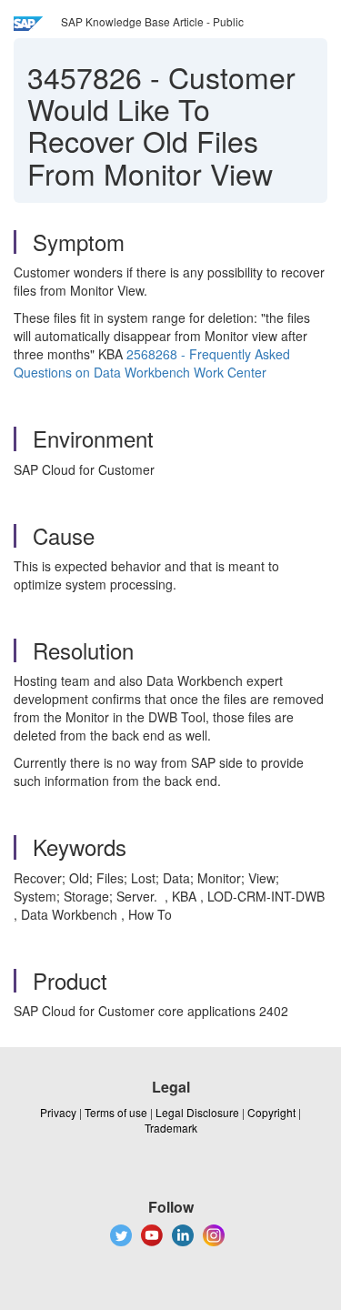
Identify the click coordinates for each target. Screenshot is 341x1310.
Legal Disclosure (197, 1112)
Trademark (171, 1127)
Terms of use (116, 1112)
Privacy (58, 1112)
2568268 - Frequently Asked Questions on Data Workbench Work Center (152, 363)
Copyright (271, 1112)
